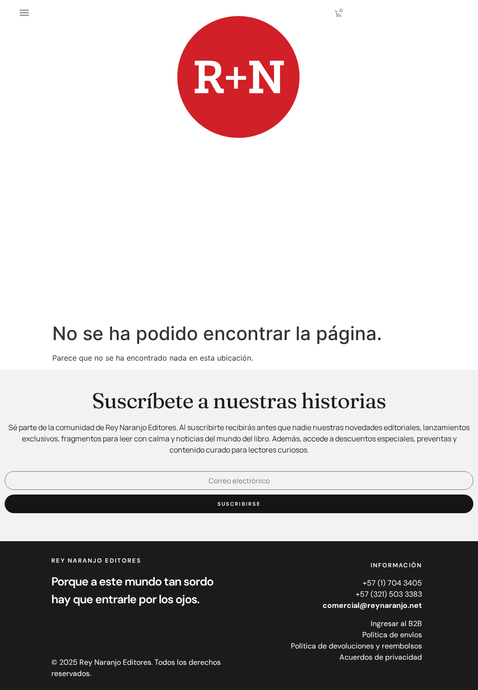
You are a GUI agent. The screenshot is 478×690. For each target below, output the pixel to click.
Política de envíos (392, 635)
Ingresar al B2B (396, 623)
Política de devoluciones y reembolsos (356, 646)
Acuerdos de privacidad (380, 657)
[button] (24, 12)
